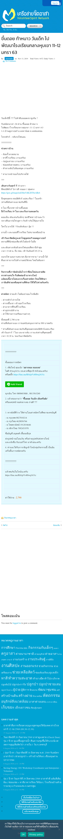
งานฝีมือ (50, 659)
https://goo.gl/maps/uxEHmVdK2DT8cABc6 (20, 192)
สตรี (58, 690)
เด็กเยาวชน (22, 707)
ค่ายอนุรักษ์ (39, 654)
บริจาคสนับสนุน (31, 811)
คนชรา (56, 648)
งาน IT (9, 659)
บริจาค (56, 678)
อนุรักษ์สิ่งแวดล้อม (14, 701)
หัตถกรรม (51, 695)
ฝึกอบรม (33, 689)
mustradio (9, 58)
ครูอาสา (8, 653)
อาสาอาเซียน (51, 702)
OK (23, 834)
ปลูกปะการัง (19, 684)
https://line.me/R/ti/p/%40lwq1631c (29, 374)
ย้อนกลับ (56, 525)
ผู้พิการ (25, 689)
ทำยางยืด (38, 678)
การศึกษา (8, 647)
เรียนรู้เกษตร (36, 707)
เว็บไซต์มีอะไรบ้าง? (31, 797)
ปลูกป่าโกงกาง (7, 690)
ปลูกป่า (32, 683)
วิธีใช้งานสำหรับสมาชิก (31, 802)
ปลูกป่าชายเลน (50, 684)
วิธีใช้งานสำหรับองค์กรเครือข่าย (31, 806)
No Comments (11, 61)
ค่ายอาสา (51, 654)
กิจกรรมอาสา (10, 517)
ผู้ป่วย (16, 689)
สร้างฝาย (25, 695)
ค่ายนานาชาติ (25, 654)
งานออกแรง (29, 666)
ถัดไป (5, 525)
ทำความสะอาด (20, 678)
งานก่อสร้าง (20, 659)
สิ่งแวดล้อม (37, 696)
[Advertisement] (31, 89)
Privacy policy (36, 834)
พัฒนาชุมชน (47, 689)
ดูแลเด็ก (53, 672)
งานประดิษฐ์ (36, 659)
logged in (17, 622)
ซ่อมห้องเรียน (42, 672)
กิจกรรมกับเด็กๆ (40, 647)
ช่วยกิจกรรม (46, 666)
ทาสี (4, 678)
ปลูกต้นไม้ (6, 684)
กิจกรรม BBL (22, 648)
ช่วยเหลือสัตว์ (23, 671)
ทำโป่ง (48, 678)
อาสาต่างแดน (37, 701)
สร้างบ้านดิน (9, 696)
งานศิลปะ (10, 665)
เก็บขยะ (7, 707)
